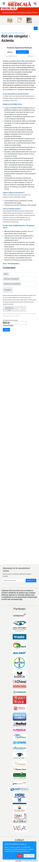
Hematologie (21, 33)
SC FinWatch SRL (27, 861)
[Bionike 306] (19, 20)
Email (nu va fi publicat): (11, 279)
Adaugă (6, 330)
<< (35, 28)
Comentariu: (7, 290)
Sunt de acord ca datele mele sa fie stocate (9, 309)
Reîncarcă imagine (8, 325)
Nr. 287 (15, 33)
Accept (20, 856)
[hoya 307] (29, 20)
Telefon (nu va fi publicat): (12, 284)
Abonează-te (31, 580)
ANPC (36, 861)
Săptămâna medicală (6, 33)
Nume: (6, 274)
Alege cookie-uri (29, 856)
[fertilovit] (10, 20)
